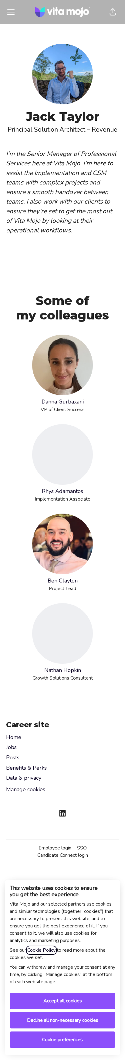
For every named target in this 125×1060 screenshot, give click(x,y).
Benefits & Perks (26, 767)
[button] (112, 12)
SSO (82, 848)
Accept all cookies (62, 1001)
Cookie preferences (62, 1039)
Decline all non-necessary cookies (62, 1020)
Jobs (11, 747)
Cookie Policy (41, 950)
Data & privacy (23, 777)
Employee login (55, 848)
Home (13, 737)
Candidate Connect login (62, 855)
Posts (12, 757)
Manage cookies (25, 789)
